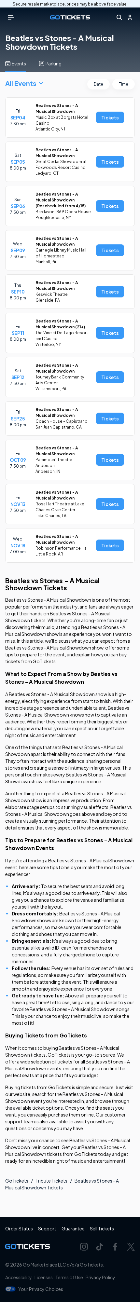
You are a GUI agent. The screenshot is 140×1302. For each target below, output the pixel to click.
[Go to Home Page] (70, 17)
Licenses (44, 1277)
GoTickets (16, 1181)
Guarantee (73, 1228)
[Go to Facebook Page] (115, 1247)
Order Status (19, 1228)
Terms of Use (69, 1277)
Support (47, 1228)
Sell (102, 1228)
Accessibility (18, 1277)
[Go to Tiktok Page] (100, 1247)
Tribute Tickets (51, 1181)
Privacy (100, 1277)
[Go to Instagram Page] (84, 1247)
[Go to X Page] (131, 1247)
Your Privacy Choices (40, 1289)
